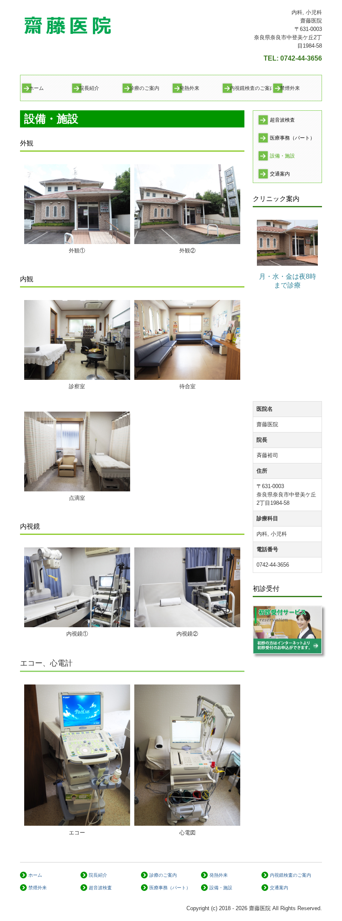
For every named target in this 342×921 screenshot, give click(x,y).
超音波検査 (282, 120)
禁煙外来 (290, 88)
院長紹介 (89, 88)
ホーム (36, 88)
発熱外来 (189, 88)
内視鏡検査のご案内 (250, 88)
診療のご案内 (144, 88)
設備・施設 (282, 156)
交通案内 (280, 174)
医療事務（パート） (292, 138)
